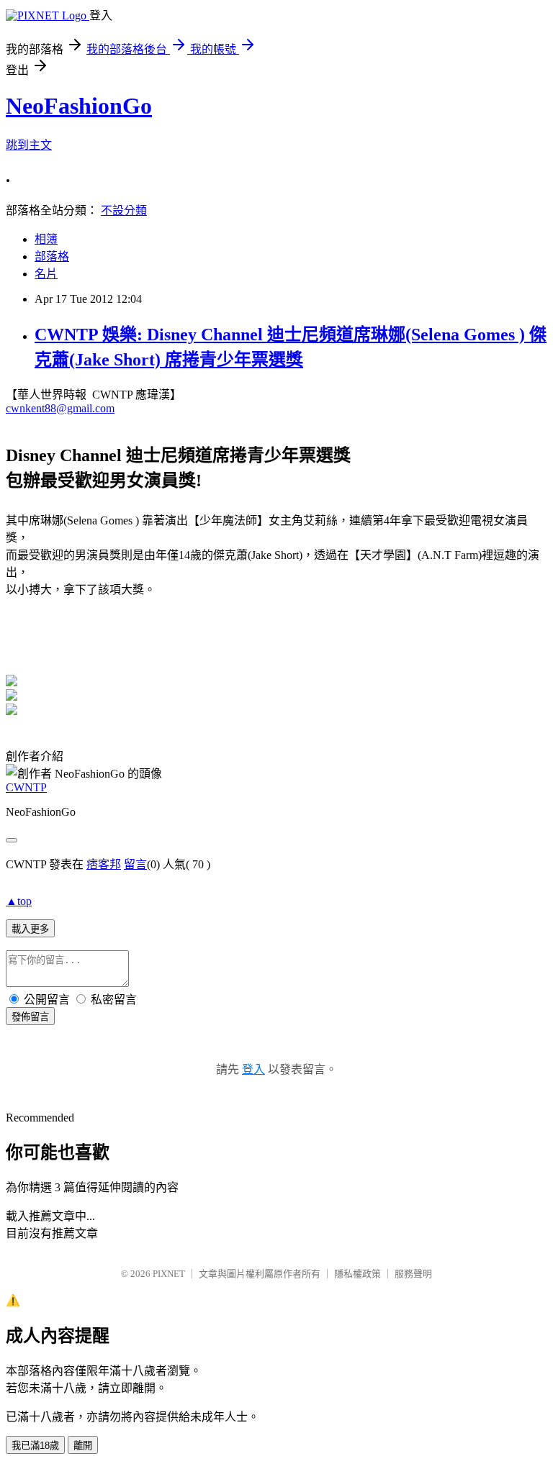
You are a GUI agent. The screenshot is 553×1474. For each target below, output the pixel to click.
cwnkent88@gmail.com (60, 408)
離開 (82, 1445)
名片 (46, 274)
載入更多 (30, 929)
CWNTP (26, 787)
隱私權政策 (357, 1273)
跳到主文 (29, 145)
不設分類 (124, 210)
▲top (19, 901)
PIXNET (169, 1273)
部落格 (52, 256)
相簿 (46, 239)
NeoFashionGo (79, 106)
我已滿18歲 (35, 1445)
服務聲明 (413, 1273)
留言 (135, 864)
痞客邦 (103, 864)
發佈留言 (30, 1016)
